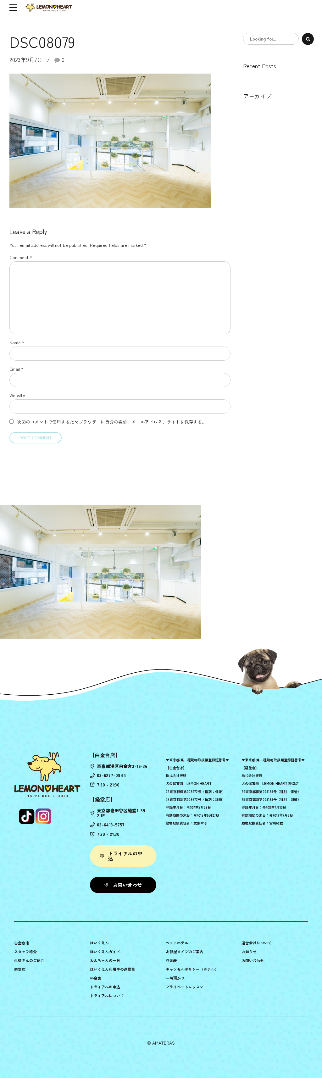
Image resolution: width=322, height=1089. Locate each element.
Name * (16, 342)
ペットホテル (177, 942)
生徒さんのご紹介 (29, 960)
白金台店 (21, 942)
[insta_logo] (43, 816)
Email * (16, 369)
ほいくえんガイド (105, 951)
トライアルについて (107, 995)
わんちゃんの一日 (105, 960)
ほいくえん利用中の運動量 (112, 969)
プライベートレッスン (184, 986)
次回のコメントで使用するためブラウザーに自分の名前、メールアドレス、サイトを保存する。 (111, 422)
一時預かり (175, 978)
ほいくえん (99, 942)
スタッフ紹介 (25, 951)
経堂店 (19, 969)
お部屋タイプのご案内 (184, 951)
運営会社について (257, 942)
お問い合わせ (253, 960)
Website (17, 395)
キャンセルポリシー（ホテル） (192, 969)
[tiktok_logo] (27, 816)
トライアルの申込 (105, 986)
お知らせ (249, 951)
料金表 (95, 978)
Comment (20, 257)
